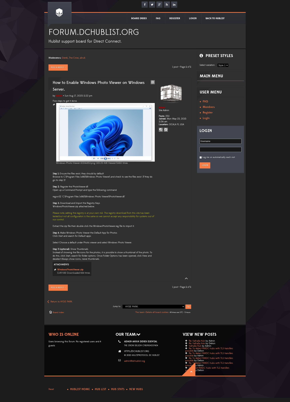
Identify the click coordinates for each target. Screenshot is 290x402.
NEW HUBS (136, 389)
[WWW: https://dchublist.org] (165, 129)
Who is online (64, 334)
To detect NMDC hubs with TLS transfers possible (207, 369)
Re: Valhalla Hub (197, 340)
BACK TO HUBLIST (215, 18)
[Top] (185, 278)
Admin (59, 95)
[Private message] (160, 129)
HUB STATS (117, 389)
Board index (58, 312)
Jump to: (117, 306)
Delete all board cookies (157, 312)
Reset (51, 389)
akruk (82, 57)
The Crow (74, 57)
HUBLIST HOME (80, 389)
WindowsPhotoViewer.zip (70, 269)
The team (139, 312)
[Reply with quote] (152, 82)
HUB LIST (100, 389)
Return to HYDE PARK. (62, 301)
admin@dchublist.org (134, 361)
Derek (65, 57)
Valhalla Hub (195, 345)
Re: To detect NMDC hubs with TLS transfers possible (209, 349)
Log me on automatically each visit (218, 157)
